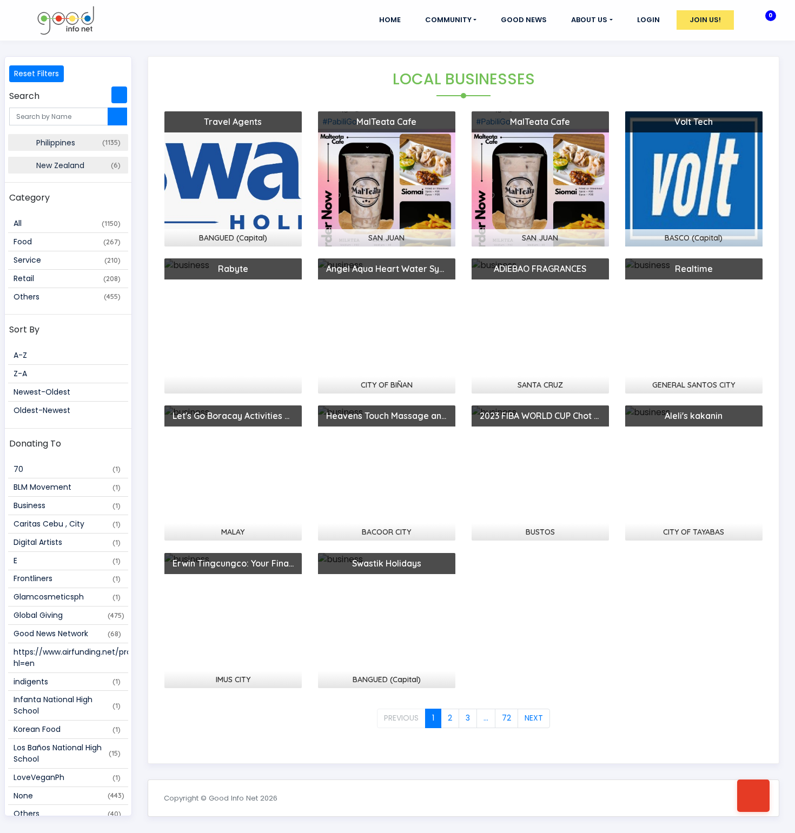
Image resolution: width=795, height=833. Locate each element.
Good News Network (67, 633)
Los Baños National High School (67, 753)
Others (67, 296)
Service (67, 260)
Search (24, 96)
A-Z (20, 355)
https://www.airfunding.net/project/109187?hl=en (71, 658)
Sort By (24, 329)
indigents (67, 681)
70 (67, 469)
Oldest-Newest (42, 410)
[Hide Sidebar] (119, 94)
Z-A (20, 373)
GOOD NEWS (524, 20)
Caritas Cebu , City (67, 523)
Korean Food (67, 729)
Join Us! (705, 20)
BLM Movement (67, 487)
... (485, 717)
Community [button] (448, 20)
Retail (67, 278)
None (69, 795)
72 (506, 717)
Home (390, 20)
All (67, 223)
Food (67, 241)
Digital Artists (67, 542)
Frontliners (67, 578)
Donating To (35, 443)
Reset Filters (36, 73)
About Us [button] (589, 20)
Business (67, 505)
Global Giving (69, 615)
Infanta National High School (67, 705)
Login (648, 20)
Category (29, 197)
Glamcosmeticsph (67, 596)
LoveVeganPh (67, 777)
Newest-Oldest (42, 391)
